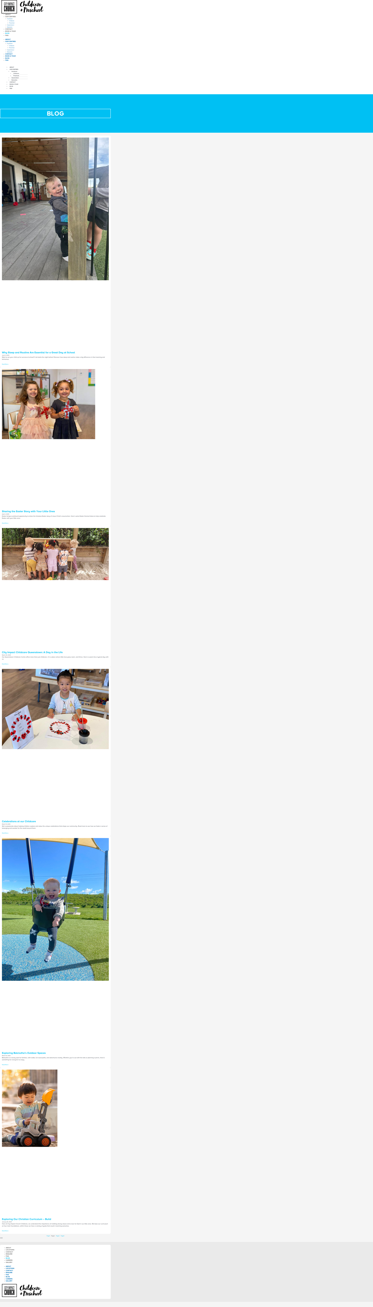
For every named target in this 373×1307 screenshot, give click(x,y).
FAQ (6, 35)
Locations (10, 1250)
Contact (9, 29)
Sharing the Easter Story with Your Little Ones (28, 511)
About (8, 14)
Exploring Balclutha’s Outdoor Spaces (24, 1053)
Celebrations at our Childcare (19, 821)
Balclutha (9, 27)
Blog (7, 33)
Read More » (5, 364)
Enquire (9, 1254)
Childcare (11, 20)
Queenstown (10, 25)
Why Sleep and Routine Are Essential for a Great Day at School (38, 352)
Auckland (9, 18)
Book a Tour (10, 31)
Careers (9, 1260)
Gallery (9, 1262)
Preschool (11, 23)
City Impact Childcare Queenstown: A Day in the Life (32, 652)
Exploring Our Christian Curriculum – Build (26, 1219)
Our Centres (10, 17)
